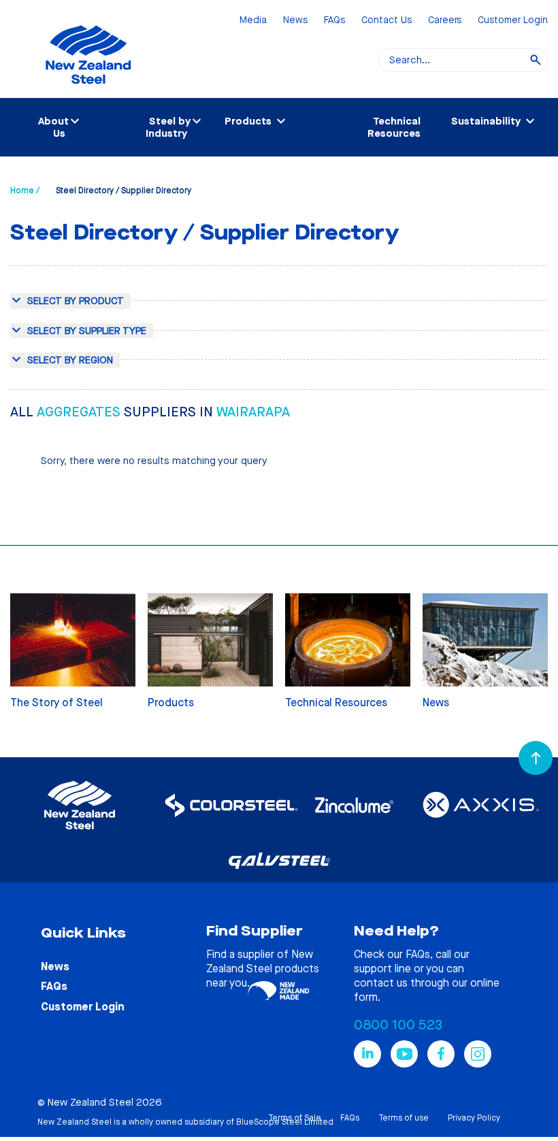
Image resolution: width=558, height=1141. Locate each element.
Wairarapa (253, 412)
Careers (444, 21)
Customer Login (513, 21)
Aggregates (80, 412)
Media (253, 21)
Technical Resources (394, 127)
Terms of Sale (294, 1117)
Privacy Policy (474, 1117)
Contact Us (386, 21)
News (295, 21)
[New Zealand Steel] (88, 92)
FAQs (334, 21)
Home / (24, 190)
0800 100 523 (398, 1025)
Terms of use (403, 1117)
